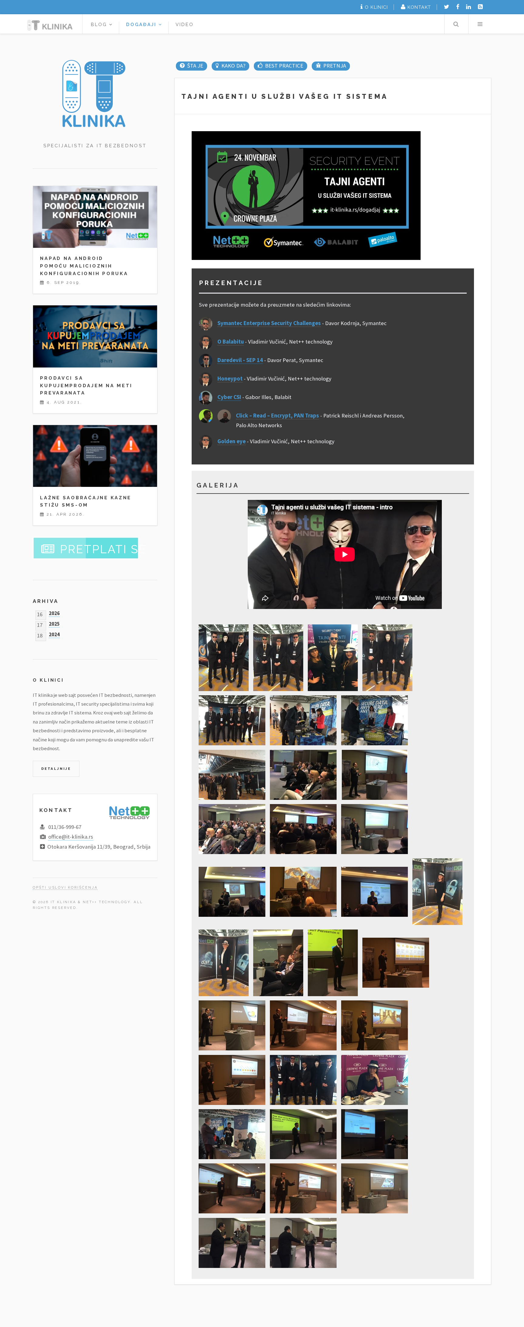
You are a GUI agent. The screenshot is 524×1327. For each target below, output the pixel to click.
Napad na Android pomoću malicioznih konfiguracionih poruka (84, 266)
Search (456, 24)
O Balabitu (230, 341)
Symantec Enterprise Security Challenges (269, 323)
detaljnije (56, 769)
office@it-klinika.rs (70, 836)
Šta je (195, 65)
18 (39, 634)
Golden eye (231, 441)
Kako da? (233, 65)
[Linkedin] (468, 6)
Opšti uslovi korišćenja (65, 887)
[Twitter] (446, 6)
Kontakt (419, 7)
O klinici (376, 7)
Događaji (142, 24)
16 (39, 613)
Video (185, 24)
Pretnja (334, 65)
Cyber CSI (229, 397)
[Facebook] (457, 6)
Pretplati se (103, 549)
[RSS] (480, 6)
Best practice (284, 65)
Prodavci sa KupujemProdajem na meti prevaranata (86, 385)
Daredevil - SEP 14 (240, 360)
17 (39, 623)
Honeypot (230, 378)
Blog (100, 24)
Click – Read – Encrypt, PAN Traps (277, 415)
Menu (480, 24)
